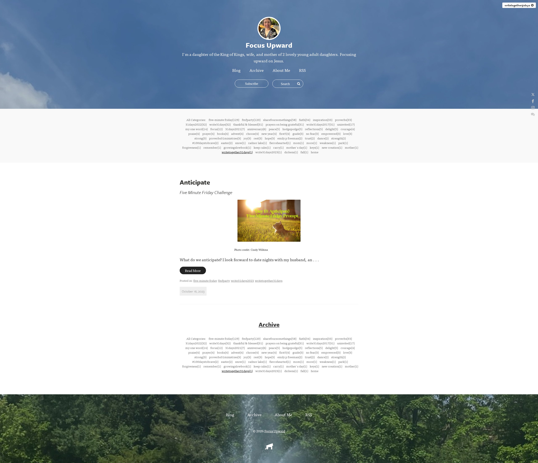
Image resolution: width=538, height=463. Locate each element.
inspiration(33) (322, 119)
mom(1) (298, 142)
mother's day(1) (296, 147)
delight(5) (331, 129)
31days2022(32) (196, 124)
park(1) (343, 142)
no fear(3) (312, 133)
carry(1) (278, 147)
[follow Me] (533, 94)
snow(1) (240, 142)
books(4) (222, 133)
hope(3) (270, 138)
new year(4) (269, 133)
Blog (236, 70)
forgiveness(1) (191, 147)
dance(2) (322, 138)
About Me (281, 70)
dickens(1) (291, 152)
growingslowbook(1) (237, 147)
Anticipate (195, 182)
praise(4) (194, 133)
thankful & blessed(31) (248, 124)
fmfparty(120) (251, 119)
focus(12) (216, 129)
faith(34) (304, 119)
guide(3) (298, 133)
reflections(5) (314, 129)
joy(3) (247, 138)
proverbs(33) (343, 119)
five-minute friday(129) (224, 119)
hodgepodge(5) (292, 129)
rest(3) (258, 138)
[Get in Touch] (533, 114)
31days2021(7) (235, 129)
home (314, 152)
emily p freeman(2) (289, 138)
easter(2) (226, 142)
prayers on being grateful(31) (285, 124)
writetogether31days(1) (237, 152)
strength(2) (338, 138)
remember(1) (212, 147)
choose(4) (252, 133)
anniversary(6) (256, 129)
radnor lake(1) (257, 142)
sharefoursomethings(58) (279, 119)
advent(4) (237, 133)
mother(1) (351, 147)
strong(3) (200, 138)
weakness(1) (328, 142)
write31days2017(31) (320, 124)
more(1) (311, 142)
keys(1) (314, 147)
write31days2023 (242, 280)
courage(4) (348, 129)
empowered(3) (330, 133)
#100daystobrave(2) (205, 142)
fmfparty (224, 280)
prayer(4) (208, 133)
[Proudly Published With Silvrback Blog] (269, 448)
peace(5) (274, 129)
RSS (302, 70)
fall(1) (304, 152)
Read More (193, 270)
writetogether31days (518, 5)
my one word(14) (196, 129)
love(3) (347, 133)
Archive (256, 70)
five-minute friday (205, 280)
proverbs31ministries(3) (225, 138)
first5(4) (284, 133)
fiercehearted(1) (279, 142)
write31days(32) (220, 124)
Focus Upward (274, 431)
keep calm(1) (262, 147)
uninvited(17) (346, 124)
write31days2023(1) (268, 152)
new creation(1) (332, 147)
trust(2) (310, 138)
